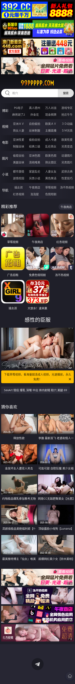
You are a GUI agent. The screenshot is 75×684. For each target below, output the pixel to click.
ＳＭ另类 (67, 130)
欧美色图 (50, 155)
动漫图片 (67, 155)
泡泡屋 (34, 194)
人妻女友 (50, 171)
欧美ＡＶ (50, 124)
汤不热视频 (67, 187)
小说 (5, 174)
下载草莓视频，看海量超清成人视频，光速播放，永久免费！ (37, 376)
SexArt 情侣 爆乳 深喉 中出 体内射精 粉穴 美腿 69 (35, 390)
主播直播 (50, 130)
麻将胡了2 (18, 114)
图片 (5, 158)
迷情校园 (18, 178)
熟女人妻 (18, 130)
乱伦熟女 (50, 146)
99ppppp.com (37, 83)
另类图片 (67, 162)
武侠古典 (67, 171)
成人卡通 (50, 139)
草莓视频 (50, 187)
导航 (5, 190)
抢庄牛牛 (67, 114)
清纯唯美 (34, 162)
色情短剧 (50, 194)
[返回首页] (70, 676)
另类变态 (67, 146)
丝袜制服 (34, 130)
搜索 (66, 93)
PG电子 (18, 108)
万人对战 (50, 108)
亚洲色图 (34, 155)
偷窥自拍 (18, 155)
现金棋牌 (50, 114)
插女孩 (18, 187)
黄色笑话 (50, 178)
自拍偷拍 (34, 124)
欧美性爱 (67, 139)
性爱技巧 (67, 178)
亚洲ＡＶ (18, 124)
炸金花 (34, 114)
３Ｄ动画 (67, 124)
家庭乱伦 (34, 171)
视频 (5, 126)
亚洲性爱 (18, 139)
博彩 (5, 110)
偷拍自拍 (34, 139)
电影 (5, 142)
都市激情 (18, 171)
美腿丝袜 (18, 162)
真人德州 (34, 108)
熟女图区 (50, 162)
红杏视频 (18, 194)
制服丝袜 (18, 146)
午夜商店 (34, 187)
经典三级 (34, 146)
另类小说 (34, 178)
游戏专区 (67, 108)
